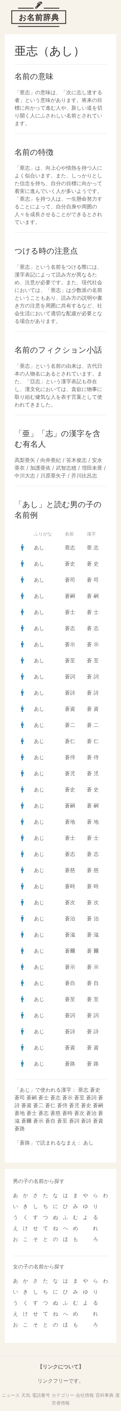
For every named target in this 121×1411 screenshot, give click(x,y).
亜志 (70, 547)
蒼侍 (70, 757)
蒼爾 (70, 950)
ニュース (11, 1395)
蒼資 (70, 709)
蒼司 (70, 579)
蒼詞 (70, 676)
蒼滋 (70, 934)
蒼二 (70, 725)
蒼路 (70, 1063)
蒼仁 (70, 741)
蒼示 (70, 644)
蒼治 (70, 918)
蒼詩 (70, 692)
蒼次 (70, 902)
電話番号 (41, 1395)
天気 (25, 1395)
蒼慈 (70, 870)
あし (39, 547)
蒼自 (70, 983)
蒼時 (70, 886)
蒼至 (70, 660)
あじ (39, 725)
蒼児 (70, 773)
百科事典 (105, 1395)
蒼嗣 (70, 596)
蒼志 (70, 628)
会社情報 (85, 1395)
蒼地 (70, 821)
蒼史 (70, 563)
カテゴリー (63, 1395)
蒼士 (70, 612)
